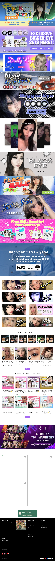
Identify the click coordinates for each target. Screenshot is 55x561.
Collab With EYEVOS (5, 540)
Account (29, 529)
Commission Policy (4, 542)
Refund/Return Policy (31, 532)
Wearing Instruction (44, 525)
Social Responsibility (44, 527)
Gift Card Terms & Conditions (45, 529)
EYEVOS (27, 4)
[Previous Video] (4, 135)
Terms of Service (30, 536)
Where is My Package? (31, 522)
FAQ (28, 527)
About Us (42, 522)
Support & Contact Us (31, 525)
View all (27, 368)
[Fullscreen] (35, 120)
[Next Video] (50, 135)
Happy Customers (4, 545)
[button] (27, 135)
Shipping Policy (30, 534)
